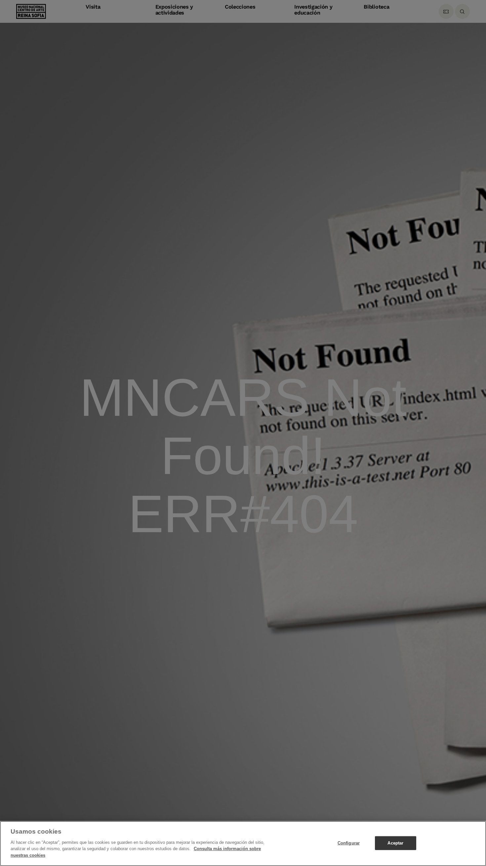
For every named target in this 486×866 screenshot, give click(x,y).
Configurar (349, 842)
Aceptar (395, 842)
